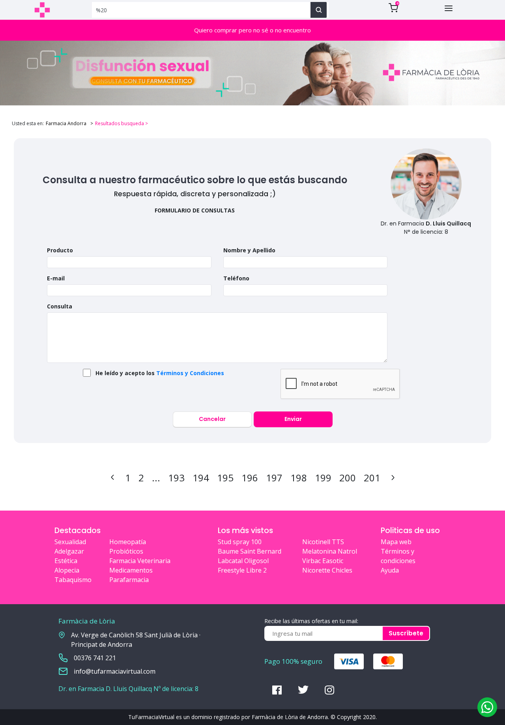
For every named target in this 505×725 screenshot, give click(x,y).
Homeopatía (127, 541)
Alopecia (66, 570)
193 (176, 477)
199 (323, 477)
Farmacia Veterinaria (139, 560)
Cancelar (212, 419)
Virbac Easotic (322, 560)
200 (347, 477)
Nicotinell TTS (323, 541)
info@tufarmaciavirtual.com (114, 671)
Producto (60, 250)
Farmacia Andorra (66, 123)
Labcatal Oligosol (243, 560)
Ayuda (390, 570)
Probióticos (126, 551)
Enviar (293, 419)
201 (372, 477)
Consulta (59, 306)
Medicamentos (131, 570)
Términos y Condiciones (190, 373)
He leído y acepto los (159, 373)
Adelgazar (69, 551)
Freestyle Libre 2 (242, 570)
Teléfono (236, 278)
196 (249, 477)
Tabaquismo (73, 579)
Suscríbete (406, 633)
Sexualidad (70, 541)
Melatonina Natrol (329, 551)
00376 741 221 (95, 658)
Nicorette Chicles (327, 570)
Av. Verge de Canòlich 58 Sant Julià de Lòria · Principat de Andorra (135, 640)
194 (201, 477)
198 (298, 477)
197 (274, 477)
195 (225, 477)
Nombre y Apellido (249, 250)
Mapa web (396, 541)
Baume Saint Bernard (249, 551)
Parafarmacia (129, 579)
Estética (65, 560)
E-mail (56, 278)
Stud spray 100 (240, 541)
